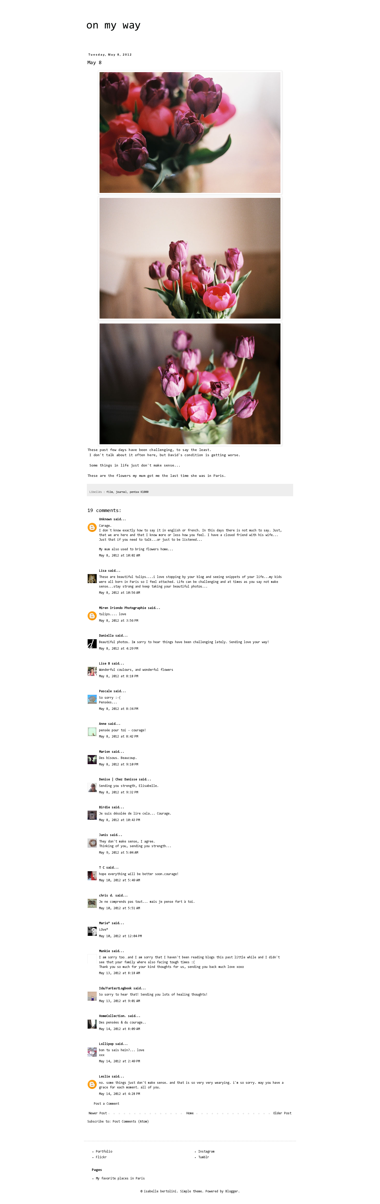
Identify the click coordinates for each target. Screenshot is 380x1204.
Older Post (282, 1113)
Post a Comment (106, 1103)
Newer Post (98, 1113)
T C (101, 867)
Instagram (206, 1151)
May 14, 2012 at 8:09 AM (119, 1029)
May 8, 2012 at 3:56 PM (118, 620)
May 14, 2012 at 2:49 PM (119, 1061)
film (110, 492)
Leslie (104, 1076)
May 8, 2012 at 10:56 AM (119, 593)
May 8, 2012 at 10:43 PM (119, 820)
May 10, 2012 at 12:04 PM (120, 936)
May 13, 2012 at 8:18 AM (119, 973)
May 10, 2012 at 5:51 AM (119, 908)
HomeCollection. (112, 1016)
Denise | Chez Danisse (118, 779)
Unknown (105, 519)
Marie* (104, 923)
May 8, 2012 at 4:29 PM (118, 648)
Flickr (101, 1157)
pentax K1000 (139, 492)
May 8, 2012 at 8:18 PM (118, 676)
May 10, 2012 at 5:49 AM (119, 880)
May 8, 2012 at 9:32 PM (118, 792)
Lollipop (106, 1044)
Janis (103, 835)
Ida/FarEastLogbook (115, 988)
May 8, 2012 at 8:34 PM (118, 709)
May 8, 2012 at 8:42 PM (118, 736)
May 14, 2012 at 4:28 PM (119, 1094)
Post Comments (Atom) (131, 1121)
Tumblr (203, 1157)
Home (190, 1113)
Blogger (231, 1191)
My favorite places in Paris (120, 1178)
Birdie (104, 807)
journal (121, 492)
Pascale (105, 691)
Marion (104, 752)
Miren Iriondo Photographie (122, 608)
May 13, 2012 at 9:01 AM (119, 1001)
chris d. (106, 895)
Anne (102, 724)
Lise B (104, 663)
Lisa (102, 571)
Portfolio (104, 1151)
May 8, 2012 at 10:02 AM (119, 555)
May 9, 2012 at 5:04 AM (118, 852)
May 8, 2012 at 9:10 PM (118, 764)
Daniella (106, 635)
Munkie (104, 951)
